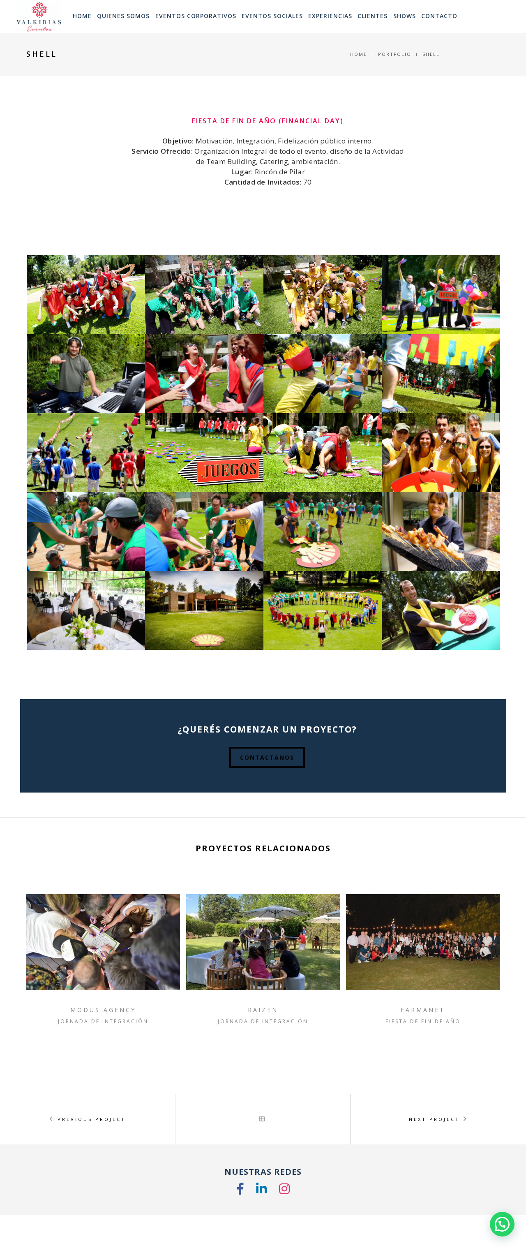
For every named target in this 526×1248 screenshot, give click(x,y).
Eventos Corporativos (195, 16)
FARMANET (423, 1010)
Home (358, 54)
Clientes (373, 16)
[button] (502, 1224)
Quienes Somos (123, 16)
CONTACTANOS (267, 757)
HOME (82, 16)
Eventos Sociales (272, 16)
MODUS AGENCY (103, 1010)
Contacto (439, 16)
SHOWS (404, 16)
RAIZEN (263, 1010)
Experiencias (330, 16)
